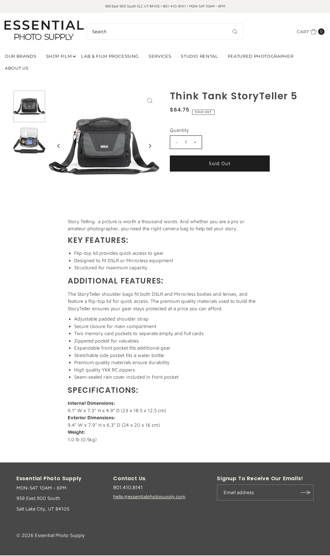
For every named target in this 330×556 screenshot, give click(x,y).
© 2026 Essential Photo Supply (50, 535)
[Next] (150, 146)
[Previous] (59, 146)
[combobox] (165, 32)
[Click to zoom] (150, 101)
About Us (16, 68)
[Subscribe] (305, 492)
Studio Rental (199, 56)
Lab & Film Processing (110, 56)
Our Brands (20, 56)
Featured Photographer (261, 56)
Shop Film (59, 56)
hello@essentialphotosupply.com (149, 496)
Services (160, 56)
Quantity (179, 130)
